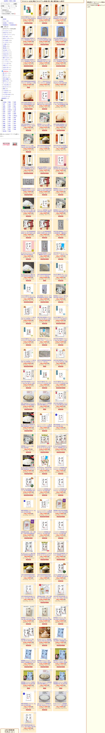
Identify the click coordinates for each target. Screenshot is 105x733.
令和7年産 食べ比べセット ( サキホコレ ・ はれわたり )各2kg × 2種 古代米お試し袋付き (60, 254)
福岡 (4, 127)
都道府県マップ (5, 98)
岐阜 (9, 113)
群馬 (4, 108)
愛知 (4, 115)
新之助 (4, 48)
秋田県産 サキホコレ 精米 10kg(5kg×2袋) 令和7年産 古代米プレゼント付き (44, 126)
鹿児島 (4, 131)
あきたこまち (6, 38)
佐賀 (9, 127)
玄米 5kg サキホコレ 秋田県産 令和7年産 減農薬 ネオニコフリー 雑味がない (44, 405)
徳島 (9, 125)
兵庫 (15, 119)
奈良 (4, 117)
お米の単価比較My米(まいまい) (10, 731)
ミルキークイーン (7, 34)
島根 (4, 123)
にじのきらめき (7, 94)
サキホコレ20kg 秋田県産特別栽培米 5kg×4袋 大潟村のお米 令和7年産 (44, 190)
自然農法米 (13, 25)
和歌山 (15, 115)
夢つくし (5, 75)
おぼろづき (5, 67)
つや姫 (4, 44)
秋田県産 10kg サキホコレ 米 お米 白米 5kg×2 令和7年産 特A (60, 169)
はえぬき (5, 50)
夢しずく (5, 73)
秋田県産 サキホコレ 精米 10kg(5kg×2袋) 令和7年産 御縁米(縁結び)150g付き (28, 147)
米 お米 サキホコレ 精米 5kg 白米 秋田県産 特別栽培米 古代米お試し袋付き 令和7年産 (28, 276)
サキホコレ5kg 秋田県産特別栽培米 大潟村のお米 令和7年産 (44, 233)
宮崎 (15, 129)
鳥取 (15, 121)
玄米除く (5, 23)
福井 (15, 117)
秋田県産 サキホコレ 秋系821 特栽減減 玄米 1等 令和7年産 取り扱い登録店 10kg (28, 684)
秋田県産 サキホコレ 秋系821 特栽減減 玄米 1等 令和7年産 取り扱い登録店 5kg (60, 684)
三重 (9, 115)
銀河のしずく (6, 81)
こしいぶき (5, 63)
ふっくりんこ (6, 61)
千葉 (15, 108)
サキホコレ (5, 71)
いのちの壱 (5, 84)
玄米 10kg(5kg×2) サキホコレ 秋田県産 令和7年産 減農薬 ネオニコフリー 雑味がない (28, 405)
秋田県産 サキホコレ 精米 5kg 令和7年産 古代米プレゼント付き (60, 190)
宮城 (15, 104)
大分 (4, 129)
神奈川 (10, 110)
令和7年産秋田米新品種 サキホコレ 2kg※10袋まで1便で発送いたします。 (28, 727)
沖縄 (9, 131)
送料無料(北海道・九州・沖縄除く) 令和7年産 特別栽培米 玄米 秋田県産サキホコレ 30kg (28, 533)
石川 (4, 113)
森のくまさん (6, 57)
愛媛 (4, 125)
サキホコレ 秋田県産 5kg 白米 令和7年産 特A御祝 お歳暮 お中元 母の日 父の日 (44, 212)
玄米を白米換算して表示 (8, 13)
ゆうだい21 (5, 86)
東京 (4, 110)
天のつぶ (5, 77)
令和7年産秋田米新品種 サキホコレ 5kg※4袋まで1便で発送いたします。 (28, 598)
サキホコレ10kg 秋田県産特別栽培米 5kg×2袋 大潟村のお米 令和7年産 (28, 233)
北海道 (4, 102)
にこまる (5, 59)
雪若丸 (4, 46)
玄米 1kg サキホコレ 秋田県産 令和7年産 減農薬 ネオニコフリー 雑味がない (44, 684)
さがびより (5, 55)
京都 (4, 119)
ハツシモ (5, 96)
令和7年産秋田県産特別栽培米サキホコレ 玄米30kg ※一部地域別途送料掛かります (28, 83)
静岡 (15, 113)
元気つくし (5, 65)
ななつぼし (5, 36)
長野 (4, 111)
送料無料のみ (5, 10)
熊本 (9, 129)
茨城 (9, 106)
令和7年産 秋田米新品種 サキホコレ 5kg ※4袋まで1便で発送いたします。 (60, 598)
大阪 (9, 119)
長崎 (15, 127)
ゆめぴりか (5, 32)
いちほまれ (5, 90)
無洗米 (4, 19)
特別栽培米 (5, 25)
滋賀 (9, 117)
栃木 (15, 106)
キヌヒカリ (5, 69)
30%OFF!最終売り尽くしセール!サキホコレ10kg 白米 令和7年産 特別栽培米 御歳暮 (28, 340)
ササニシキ (5, 52)
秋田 (15, 102)
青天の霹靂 (5, 79)
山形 (9, 104)
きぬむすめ (5, 53)
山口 (9, 123)
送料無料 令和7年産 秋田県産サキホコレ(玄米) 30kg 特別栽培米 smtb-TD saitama (60, 512)
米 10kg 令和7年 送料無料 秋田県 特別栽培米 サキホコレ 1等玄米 (28, 469)
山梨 (15, 110)
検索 (15, 3)
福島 (4, 106)
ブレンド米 (5, 21)
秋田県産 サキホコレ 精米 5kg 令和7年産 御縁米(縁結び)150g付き (60, 212)
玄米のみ (11, 23)
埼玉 (9, 108)
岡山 (4, 121)
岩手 (4, 104)
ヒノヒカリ (5, 42)
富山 (15, 111)
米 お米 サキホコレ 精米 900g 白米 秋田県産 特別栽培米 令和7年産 (28, 555)
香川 (15, 123)
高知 (15, 125)
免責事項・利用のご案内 (10, 1)
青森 (9, 102)
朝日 (4, 88)
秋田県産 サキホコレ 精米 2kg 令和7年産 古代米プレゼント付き (60, 297)
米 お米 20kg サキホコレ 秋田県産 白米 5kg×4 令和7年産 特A (44, 104)
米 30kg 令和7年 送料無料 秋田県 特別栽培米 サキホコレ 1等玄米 (28, 426)
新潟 (9, 111)
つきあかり (5, 92)
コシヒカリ (5, 30)
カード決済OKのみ (6, 11)
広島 (9, 121)
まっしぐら (5, 82)
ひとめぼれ (5, 40)
